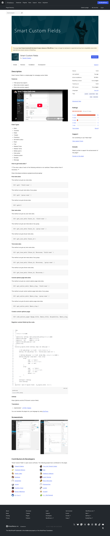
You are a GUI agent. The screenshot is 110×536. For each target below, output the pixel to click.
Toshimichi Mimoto (20, 470)
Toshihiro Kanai (19, 488)
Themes (28, 513)
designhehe (18, 480)
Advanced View (76, 101)
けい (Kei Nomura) (48, 495)
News (7, 513)
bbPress (88, 515)
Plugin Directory (10, 7)
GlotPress (45, 411)
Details (15, 64)
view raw (65, 388)
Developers (49, 515)
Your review (75, 128)
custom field (92, 93)
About (7, 511)
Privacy (8, 518)
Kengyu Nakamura (20, 491)
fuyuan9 (45, 491)
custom (86, 93)
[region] (40, 355)
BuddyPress (89, 518)
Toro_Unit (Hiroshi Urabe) (50, 466)
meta (91, 97)
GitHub (21, 392)
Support (96, 64)
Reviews (22, 64)
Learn (47, 511)
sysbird (45, 488)
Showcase (28, 511)
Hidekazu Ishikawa (48, 473)
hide (44, 470)
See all (96, 128)
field (97, 93)
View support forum (77, 141)
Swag (68, 518)
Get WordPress (103, 2)
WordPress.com (90, 511)
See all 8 (96, 90)
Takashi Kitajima (26, 58)
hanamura (17, 477)
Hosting (8, 515)
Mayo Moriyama (47, 480)
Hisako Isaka (18, 473)
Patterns (28, 518)
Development (41, 64)
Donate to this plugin (78, 156)
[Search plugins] (21, 12)
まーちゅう (18, 495)
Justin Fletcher (47, 477)
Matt (87, 513)
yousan (17, 484)
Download (94, 57)
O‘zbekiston (23, 526)
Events (67, 513)
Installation (32, 64)
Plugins (27, 515)
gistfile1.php (15, 390)
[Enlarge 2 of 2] (66, 422)
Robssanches (46, 484)
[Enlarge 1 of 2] (37, 422)
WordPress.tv (50, 518)
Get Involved (69, 511)
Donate (68, 515)
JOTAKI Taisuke (26, 408)
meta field (95, 97)
